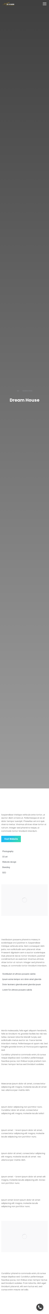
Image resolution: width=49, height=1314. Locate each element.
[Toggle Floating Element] (39, 1307)
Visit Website (11, 839)
